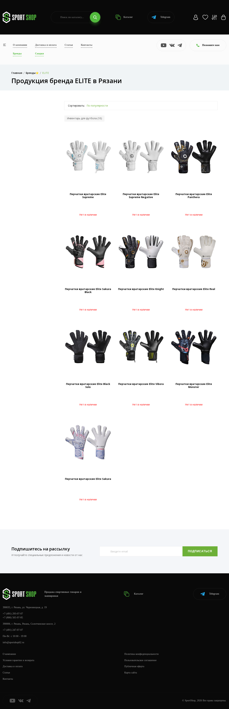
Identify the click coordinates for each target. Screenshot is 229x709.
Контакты (86, 45)
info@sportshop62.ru (13, 642)
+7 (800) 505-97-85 (13, 617)
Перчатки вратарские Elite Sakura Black (88, 290)
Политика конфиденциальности (141, 654)
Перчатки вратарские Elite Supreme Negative (141, 195)
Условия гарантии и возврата (18, 660)
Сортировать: (76, 105)
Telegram (165, 17)
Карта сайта (130, 672)
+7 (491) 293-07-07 (13, 613)
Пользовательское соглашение (140, 660)
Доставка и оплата (46, 45)
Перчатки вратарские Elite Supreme (88, 195)
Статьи (69, 45)
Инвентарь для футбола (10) (84, 118)
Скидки (39, 53)
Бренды (17, 53)
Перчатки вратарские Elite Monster (194, 385)
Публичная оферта (134, 666)
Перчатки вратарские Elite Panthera (194, 195)
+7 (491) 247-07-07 (13, 630)
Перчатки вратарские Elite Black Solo (88, 385)
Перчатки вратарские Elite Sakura (88, 479)
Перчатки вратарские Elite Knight (141, 289)
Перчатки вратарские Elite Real (193, 289)
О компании (20, 45)
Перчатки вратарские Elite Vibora (141, 384)
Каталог (128, 17)
